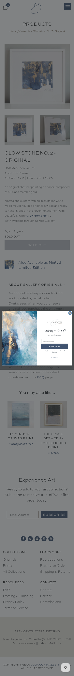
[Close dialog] (69, 313)
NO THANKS (54, 357)
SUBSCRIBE (54, 347)
